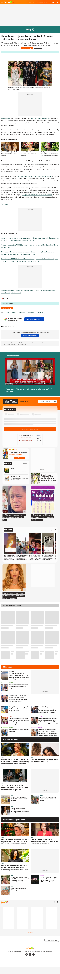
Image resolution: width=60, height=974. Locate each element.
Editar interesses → (51, 409)
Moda (7, 312)
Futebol (11, 682)
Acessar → (25, 463)
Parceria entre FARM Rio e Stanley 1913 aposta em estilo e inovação (20, 799)
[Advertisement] (43, 810)
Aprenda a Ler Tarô (19, 457)
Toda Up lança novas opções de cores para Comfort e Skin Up (44, 760)
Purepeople (22, 312)
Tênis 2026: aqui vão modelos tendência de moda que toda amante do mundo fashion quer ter (14, 787)
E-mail (53, 2)
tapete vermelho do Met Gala (40, 118)
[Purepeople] (5, 299)
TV (9, 693)
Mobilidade (11, 671)
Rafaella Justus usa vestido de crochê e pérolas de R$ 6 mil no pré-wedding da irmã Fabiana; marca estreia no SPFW (15, 761)
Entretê (42, 875)
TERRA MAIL (31, 2)
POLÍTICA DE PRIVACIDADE (44, 951)
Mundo (10, 716)
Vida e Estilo (31, 312)
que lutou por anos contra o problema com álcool (34, 176)
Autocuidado (40, 312)
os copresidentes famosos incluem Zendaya (37, 195)
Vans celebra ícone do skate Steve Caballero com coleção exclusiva (48, 799)
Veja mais (4, 204)
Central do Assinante (42, 2)
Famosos (14, 312)
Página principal (9, 2)
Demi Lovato (5, 118)
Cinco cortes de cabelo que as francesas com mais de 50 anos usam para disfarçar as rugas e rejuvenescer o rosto (44, 841)
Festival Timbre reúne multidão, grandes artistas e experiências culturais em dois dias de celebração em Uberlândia (49, 880)
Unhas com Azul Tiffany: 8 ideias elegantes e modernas (19, 889)
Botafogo (11, 727)
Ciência (40, 727)
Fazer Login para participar (30, 335)
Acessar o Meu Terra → (25, 401)
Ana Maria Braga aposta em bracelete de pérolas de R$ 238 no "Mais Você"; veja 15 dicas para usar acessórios (15, 841)
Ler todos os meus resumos (30, 429)
